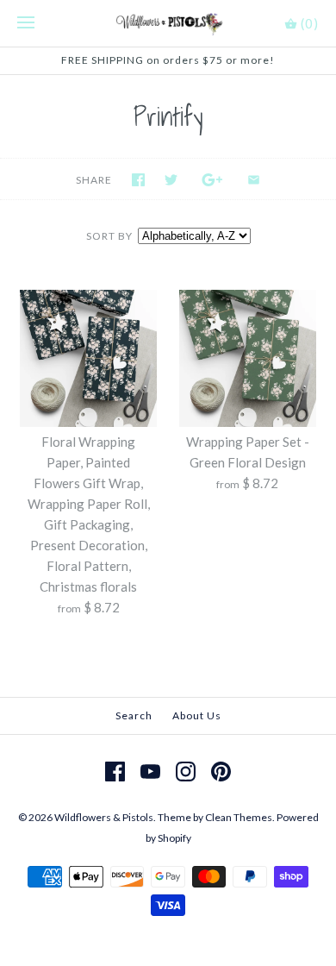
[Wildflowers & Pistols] (168, 23)
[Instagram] (186, 771)
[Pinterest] (221, 771)
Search (133, 715)
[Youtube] (150, 771)
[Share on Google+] (212, 179)
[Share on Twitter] (171, 179)
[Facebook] (115, 771)
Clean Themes (238, 817)
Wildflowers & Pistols (103, 817)
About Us (196, 715)
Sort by (109, 235)
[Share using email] (253, 179)
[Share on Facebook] (138, 179)
